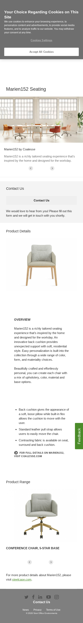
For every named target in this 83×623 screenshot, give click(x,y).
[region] (41, 29)
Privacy (37, 609)
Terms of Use (53, 609)
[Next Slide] (52, 168)
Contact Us (41, 602)
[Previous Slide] (30, 168)
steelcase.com (21, 579)
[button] (79, 436)
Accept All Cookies (41, 51)
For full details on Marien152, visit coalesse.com (39, 455)
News (26, 609)
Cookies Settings (41, 40)
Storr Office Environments (45, 613)
